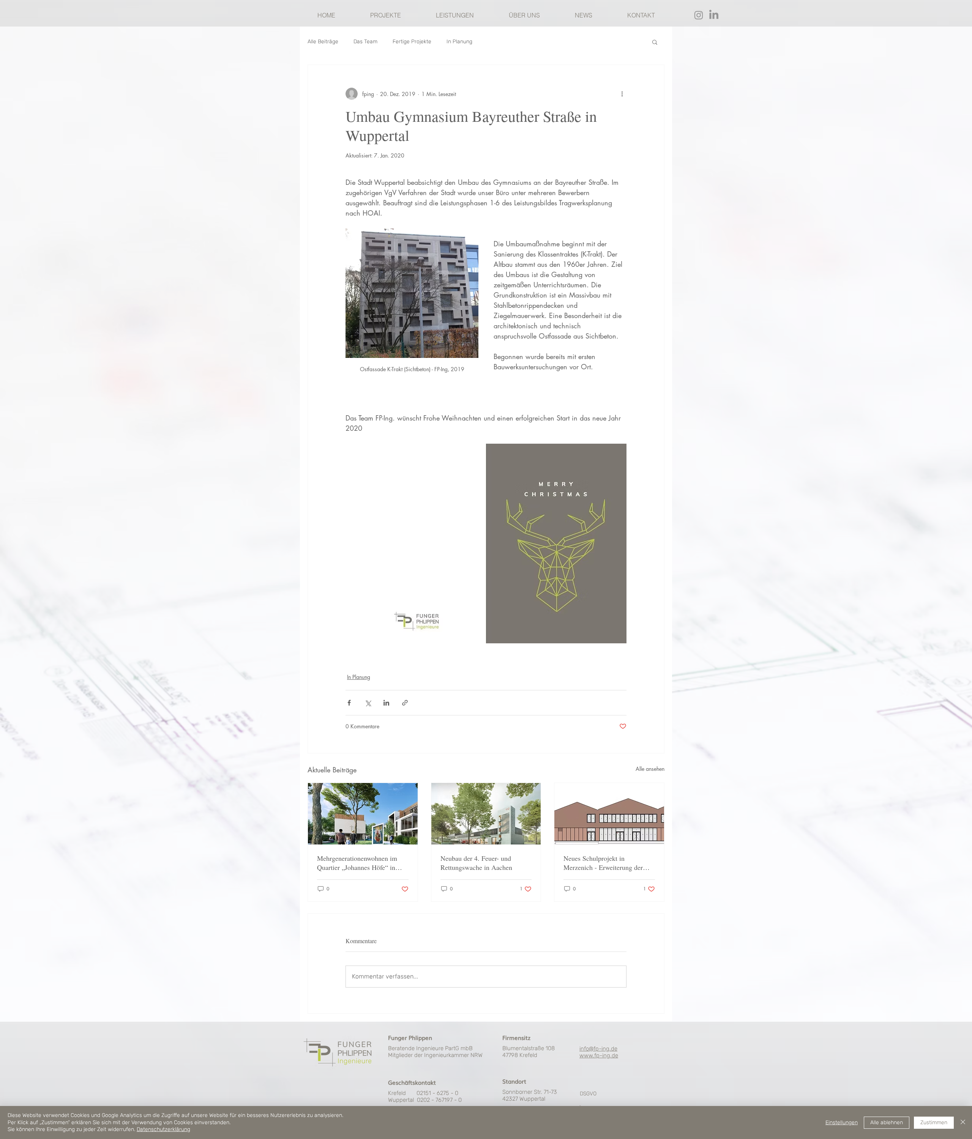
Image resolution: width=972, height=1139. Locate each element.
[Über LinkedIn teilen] (386, 702)
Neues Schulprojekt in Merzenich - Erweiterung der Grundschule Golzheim (603, 863)
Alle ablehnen (886, 1122)
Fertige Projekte (412, 41)
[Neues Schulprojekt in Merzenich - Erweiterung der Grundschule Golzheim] (609, 813)
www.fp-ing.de (598, 1055)
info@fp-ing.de (598, 1048)
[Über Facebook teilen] (349, 702)
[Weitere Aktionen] (621, 93)
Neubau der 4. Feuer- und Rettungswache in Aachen (476, 863)
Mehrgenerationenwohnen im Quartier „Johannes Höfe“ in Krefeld (357, 863)
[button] (654, 42)
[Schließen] (962, 1122)
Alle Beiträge (323, 41)
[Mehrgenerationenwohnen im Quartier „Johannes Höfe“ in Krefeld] (363, 813)
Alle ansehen (650, 768)
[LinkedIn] (714, 15)
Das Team (365, 41)
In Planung (459, 41)
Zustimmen (933, 1122)
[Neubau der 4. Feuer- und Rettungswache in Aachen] (486, 813)
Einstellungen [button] (841, 1122)
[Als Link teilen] (405, 702)
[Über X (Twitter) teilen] (367, 702)
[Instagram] (698, 15)
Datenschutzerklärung (163, 1129)
